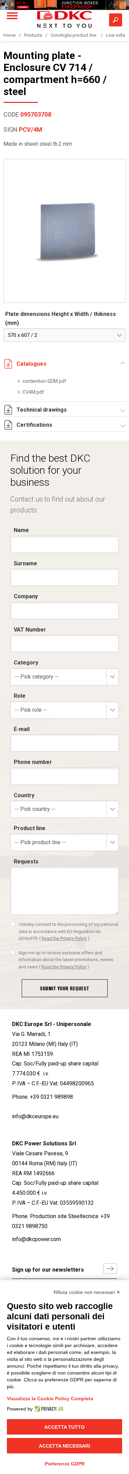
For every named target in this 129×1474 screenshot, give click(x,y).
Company (26, 596)
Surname (25, 563)
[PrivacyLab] (48, 1408)
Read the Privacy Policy (64, 938)
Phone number (33, 762)
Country (24, 795)
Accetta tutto (64, 1427)
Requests (26, 861)
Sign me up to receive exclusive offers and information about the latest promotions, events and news (66, 959)
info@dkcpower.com (36, 1239)
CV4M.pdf (33, 392)
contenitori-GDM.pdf (44, 381)
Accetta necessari (64, 1446)
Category (26, 662)
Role (19, 696)
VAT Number (30, 629)
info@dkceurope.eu (35, 1116)
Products (33, 35)
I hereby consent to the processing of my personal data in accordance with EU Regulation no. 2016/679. (68, 931)
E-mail (22, 729)
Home (9, 35)
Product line (29, 828)
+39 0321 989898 (51, 1097)
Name (21, 530)
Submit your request (64, 988)
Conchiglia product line (74, 35)
